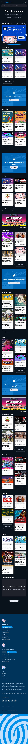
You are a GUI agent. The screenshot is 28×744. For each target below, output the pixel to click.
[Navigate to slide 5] (8, 44)
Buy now (21, 37)
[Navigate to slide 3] (6, 44)
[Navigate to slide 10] (13, 44)
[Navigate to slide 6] (9, 44)
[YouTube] (6, 700)
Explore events (6, 630)
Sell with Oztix (6, 654)
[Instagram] (3, 700)
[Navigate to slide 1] (4, 44)
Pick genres (14, 389)
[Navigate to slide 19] (22, 44)
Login (4, 652)
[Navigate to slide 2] (5, 44)
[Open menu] (2, 2)
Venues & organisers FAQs (9, 659)
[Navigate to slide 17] (20, 44)
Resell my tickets (6, 639)
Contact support (8, 627)
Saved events (6, 632)
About (4, 673)
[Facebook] (12, 700)
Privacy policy (4, 710)
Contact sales (12, 652)
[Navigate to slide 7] (10, 44)
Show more (7, 81)
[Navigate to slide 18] (21, 44)
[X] (15, 700)
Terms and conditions (12, 710)
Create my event (6, 657)
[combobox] (14, 5)
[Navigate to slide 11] (14, 44)
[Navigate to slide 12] (15, 44)
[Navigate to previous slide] (2, 35)
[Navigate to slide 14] (17, 44)
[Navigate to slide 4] (7, 44)
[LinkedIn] (9, 700)
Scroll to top (14, 601)
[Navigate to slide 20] (23, 44)
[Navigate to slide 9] (12, 44)
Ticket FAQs (5, 636)
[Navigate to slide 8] (11, 44)
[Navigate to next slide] (26, 35)
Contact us (5, 677)
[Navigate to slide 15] (18, 44)
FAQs (4, 675)
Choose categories (14, 283)
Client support (6, 661)
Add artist (14, 167)
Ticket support (6, 637)
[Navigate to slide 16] (19, 44)
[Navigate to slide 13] (16, 44)
